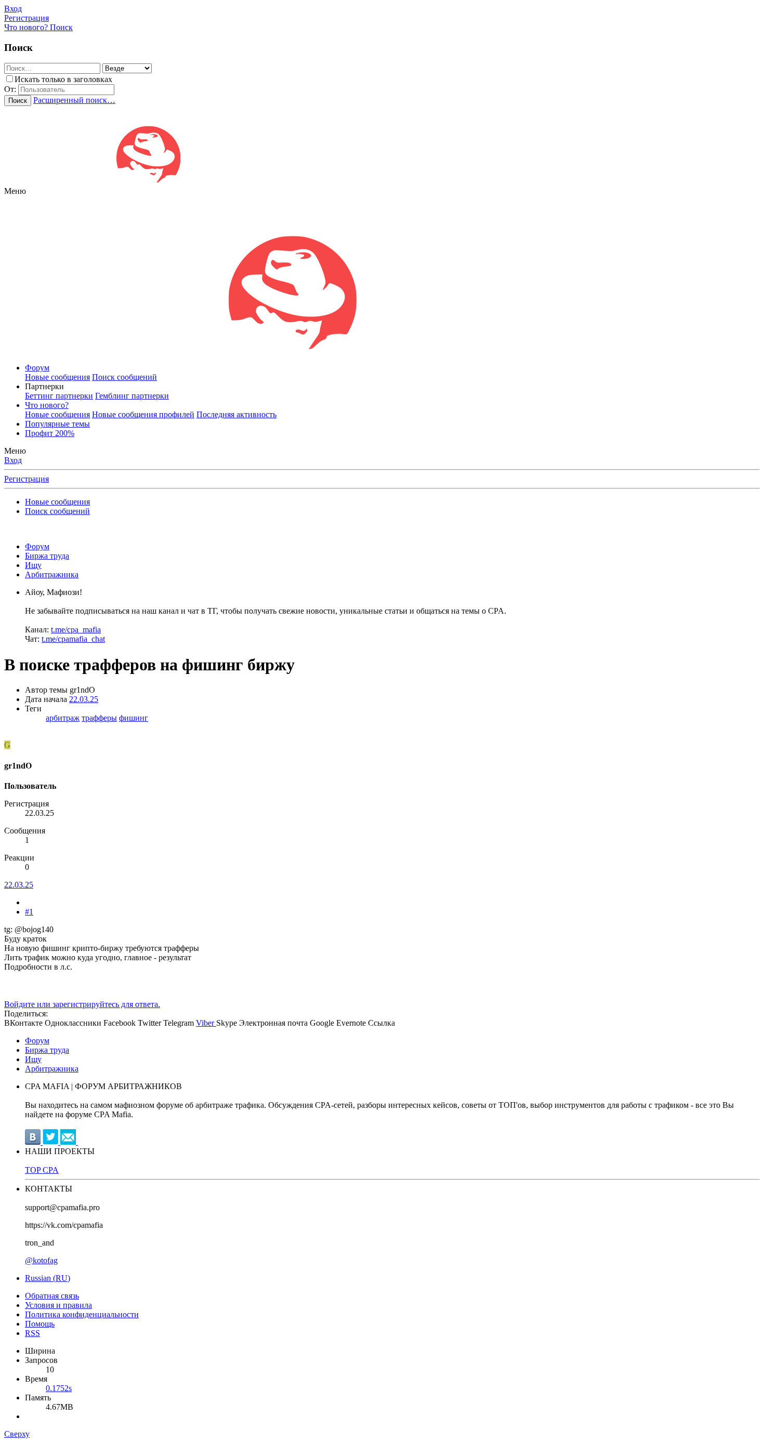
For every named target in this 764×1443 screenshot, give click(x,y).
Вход (13, 460)
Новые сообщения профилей (143, 414)
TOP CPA (42, 1170)
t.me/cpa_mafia (76, 629)
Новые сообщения (57, 377)
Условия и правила (58, 1305)
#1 (29, 911)
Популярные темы (57, 423)
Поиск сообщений (124, 377)
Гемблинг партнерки (132, 395)
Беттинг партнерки (59, 395)
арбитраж (63, 717)
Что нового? (47, 405)
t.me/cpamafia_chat (73, 638)
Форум (37, 367)
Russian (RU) (47, 1278)
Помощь (40, 1323)
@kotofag (41, 1260)
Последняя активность (236, 414)
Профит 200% (49, 433)
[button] (15, 191)
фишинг (133, 717)
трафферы (99, 717)
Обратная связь (52, 1295)
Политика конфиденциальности (82, 1314)
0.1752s (59, 1388)
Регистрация (26, 478)
